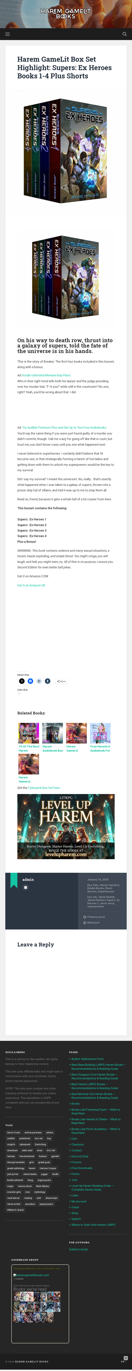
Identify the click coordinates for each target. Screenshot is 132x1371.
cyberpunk (25, 1144)
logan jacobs (44, 1180)
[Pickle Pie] (23, 1300)
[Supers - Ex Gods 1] (57, 1301)
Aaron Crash (13, 1132)
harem (32, 1168)
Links (75, 1195)
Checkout (78, 1144)
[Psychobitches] (23, 1311)
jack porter (12, 1174)
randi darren (13, 1198)
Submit (76, 1219)
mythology (39, 1192)
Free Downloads (82, 1168)
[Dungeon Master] (43, 1322)
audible (11, 1138)
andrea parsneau (33, 1132)
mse (27, 1192)
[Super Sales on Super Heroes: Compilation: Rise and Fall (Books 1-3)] (57, 1311)
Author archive (26, 887)
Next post (93, 922)
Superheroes (106, 891)
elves (39, 1150)
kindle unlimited (15, 1180)
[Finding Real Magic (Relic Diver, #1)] (37, 1300)
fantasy (11, 1156)
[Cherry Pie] (30, 1300)
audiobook (24, 1138)
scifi (39, 1198)
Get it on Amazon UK (31, 585)
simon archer (13, 1204)
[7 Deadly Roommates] (16, 1300)
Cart (74, 1138)
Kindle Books (95, 888)
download (12, 1150)
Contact (77, 1150)
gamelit (55, 1156)
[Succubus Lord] (30, 1322)
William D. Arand (15, 1209)
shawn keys (51, 1198)
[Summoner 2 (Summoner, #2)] (37, 1322)
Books (76, 1103)
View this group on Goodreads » (48, 1329)
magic (10, 1186)
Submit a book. (78, 1249)
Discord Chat (80, 1156)
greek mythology (15, 1168)
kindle (55, 1174)
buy (49, 1138)
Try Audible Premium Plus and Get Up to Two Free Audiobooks (64, 427)
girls (31, 1162)
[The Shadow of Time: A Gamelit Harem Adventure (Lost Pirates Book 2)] (30, 1311)
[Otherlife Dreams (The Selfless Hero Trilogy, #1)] (37, 1311)
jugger (44, 1174)
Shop (75, 1213)
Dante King (40, 1144)
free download (26, 1156)
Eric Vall (51, 1150)
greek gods (44, 1162)
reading (28, 1198)
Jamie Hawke (106, 897)
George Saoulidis (16, 1162)
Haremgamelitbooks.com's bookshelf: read (36, 1268)
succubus (30, 1204)
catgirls (11, 1144)
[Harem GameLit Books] (66, 14)
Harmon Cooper (48, 1168)
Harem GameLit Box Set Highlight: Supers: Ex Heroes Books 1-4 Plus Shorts (64, 67)
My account (79, 1201)
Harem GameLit (109, 885)
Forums (76, 1162)
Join (74, 1180)
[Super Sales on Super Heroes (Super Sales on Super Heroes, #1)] (43, 1311)
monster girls (14, 1192)
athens (49, 1132)
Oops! (75, 1207)
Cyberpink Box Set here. (44, 788)
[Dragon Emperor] (50, 1322)
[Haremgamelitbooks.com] (32, 1275)
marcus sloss (25, 1186)
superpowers (95, 906)
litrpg (30, 1180)
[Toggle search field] (125, 34)
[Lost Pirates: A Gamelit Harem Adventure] (16, 1311)
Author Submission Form (88, 1059)
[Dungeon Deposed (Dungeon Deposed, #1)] (50, 1311)
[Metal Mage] (23, 1322)
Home (75, 1174)
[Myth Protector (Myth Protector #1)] (50, 1301)
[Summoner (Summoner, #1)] (16, 1322)
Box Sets (92, 885)
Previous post (96, 916)
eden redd (27, 1150)
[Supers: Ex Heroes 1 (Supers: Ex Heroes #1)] (43, 1301)
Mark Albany (42, 1186)
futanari (43, 1156)
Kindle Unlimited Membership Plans (46, 375)
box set (92, 897)
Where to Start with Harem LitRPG (94, 1224)
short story (107, 903)
